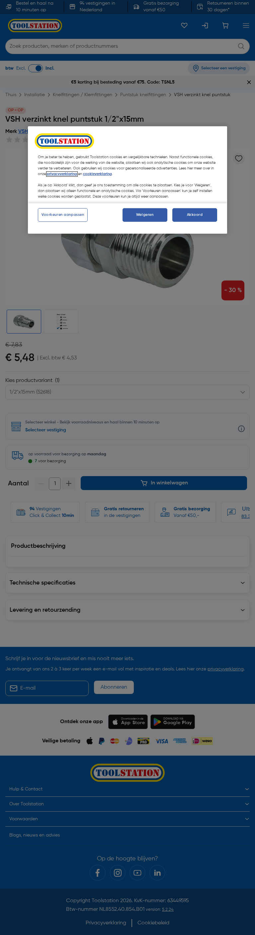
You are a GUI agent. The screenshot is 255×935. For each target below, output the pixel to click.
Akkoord (195, 215)
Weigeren (145, 215)
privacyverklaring (62, 174)
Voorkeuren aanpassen (63, 215)
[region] (127, 180)
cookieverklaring (97, 174)
